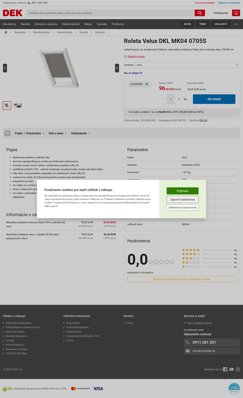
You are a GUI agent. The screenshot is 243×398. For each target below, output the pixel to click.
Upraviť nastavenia (182, 199)
